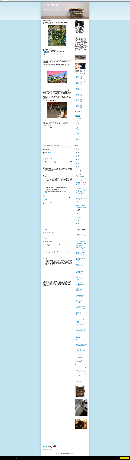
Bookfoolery (51, 5)
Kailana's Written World (79, 296)
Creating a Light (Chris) (79, 369)
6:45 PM (48, 195)
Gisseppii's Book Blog (79, 290)
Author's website (46, 52)
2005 (77, 226)
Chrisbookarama (78, 276)
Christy (46, 250)
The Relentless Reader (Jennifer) (81, 346)
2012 (77, 166)
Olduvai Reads (78, 313)
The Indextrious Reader (79, 343)
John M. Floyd (78, 129)
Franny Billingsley (78, 126)
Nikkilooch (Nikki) (78, 312)
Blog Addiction (78, 255)
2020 (77, 155)
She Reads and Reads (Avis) (80, 330)
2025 (77, 148)
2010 (77, 169)
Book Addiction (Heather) (80, 260)
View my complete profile (79, 51)
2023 (77, 151)
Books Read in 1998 (79, 76)
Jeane (46, 167)
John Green (77, 128)
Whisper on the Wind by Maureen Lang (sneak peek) (81, 193)
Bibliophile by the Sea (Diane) (80, 254)
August (78, 209)
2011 (76, 167)
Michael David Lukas (79, 138)
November (78, 171)
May (77, 213)
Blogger (72, 453)
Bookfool (46, 158)
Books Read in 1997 (79, 75)
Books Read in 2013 (79, 94)
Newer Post (45, 287)
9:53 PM (51, 257)
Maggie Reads (78, 307)
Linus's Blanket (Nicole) (79, 302)
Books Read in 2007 (79, 87)
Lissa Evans (77, 133)
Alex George (78, 120)
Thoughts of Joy (78, 349)
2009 (77, 220)
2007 (77, 223)
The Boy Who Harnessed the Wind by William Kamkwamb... (81, 207)
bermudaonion (47, 152)
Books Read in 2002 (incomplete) (81, 81)
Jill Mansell (77, 127)
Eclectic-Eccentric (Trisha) (80, 284)
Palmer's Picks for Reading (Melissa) (81, 314)
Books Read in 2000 (79, 78)
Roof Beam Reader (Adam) (80, 328)
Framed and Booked (79, 289)
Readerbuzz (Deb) (79, 321)
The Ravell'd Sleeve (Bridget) (80, 345)
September (78, 174)
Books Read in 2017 (79, 99)
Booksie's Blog (78, 272)
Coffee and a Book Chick (80, 278)
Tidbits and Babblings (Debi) (80, 350)
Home (57, 287)
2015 (77, 162)
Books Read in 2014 (79, 95)
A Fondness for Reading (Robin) (81, 235)
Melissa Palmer (47, 232)
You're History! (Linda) (79, 361)
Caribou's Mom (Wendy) (79, 274)
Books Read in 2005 (79, 84)
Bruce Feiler (77, 122)
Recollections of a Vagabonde (80, 324)
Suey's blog (77, 336)
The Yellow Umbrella (79, 380)
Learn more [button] (33, 458)
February (78, 217)
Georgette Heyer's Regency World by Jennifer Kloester (81, 189)
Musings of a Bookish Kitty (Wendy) (81, 308)
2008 (77, 222)
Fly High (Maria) (78, 288)
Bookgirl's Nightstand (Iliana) (80, 264)
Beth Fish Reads (78, 253)
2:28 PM (52, 232)
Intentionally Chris (78, 370)
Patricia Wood (78, 139)
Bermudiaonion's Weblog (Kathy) (81, 252)
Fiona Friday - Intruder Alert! (81, 205)
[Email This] (54, 145)
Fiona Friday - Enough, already (81, 184)
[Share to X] (56, 145)
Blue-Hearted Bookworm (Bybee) (81, 258)
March (78, 216)
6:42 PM (48, 167)
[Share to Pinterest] (58, 145)
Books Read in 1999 (79, 77)
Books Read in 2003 (79, 82)
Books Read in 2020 (79, 102)
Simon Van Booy (78, 141)
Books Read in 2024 (79, 107)
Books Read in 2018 (79, 100)
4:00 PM (51, 241)
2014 (77, 163)
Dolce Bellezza (78, 283)
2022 (77, 152)
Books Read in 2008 (79, 88)
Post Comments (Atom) (51, 288)
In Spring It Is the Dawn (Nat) (80, 294)
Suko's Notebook (78, 337)
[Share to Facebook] (57, 145)
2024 (77, 149)
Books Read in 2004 (79, 83)
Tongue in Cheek (78, 352)
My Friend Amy (78, 309)
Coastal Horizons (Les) (79, 277)
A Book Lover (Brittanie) (79, 234)
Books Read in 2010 (79, 90)
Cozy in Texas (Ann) (79, 279)
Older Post (69, 287)
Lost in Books (78, 303)
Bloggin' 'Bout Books (79, 257)
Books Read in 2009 (79, 89)
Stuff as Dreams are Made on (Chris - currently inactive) (81, 334)
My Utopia (77, 311)
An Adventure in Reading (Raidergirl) (81, 248)
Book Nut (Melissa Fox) (79, 263)
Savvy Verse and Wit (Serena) (80, 329)
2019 (77, 156)
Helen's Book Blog (78, 291)
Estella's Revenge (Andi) (79, 285)
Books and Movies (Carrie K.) (80, 266)
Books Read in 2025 (79, 108)
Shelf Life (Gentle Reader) (80, 331)
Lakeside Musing (78, 297)
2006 (77, 224)
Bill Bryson (77, 121)
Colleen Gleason (78, 123)
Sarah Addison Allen (79, 140)
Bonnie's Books (78, 259)
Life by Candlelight (79, 301)
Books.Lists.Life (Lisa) (79, 271)
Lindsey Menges (78, 132)
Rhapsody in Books (79, 325)
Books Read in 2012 (79, 93)
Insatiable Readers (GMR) (80, 295)
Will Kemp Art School (79, 381)
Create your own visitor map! (47, 449)
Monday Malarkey (79, 197)
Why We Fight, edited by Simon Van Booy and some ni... (81, 176)
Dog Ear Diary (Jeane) (79, 282)
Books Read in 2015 (79, 96)
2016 (77, 160)
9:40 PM (49, 250)
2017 (77, 159)
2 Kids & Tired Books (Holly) (80, 230)
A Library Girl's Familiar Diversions (81, 238)
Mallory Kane (78, 134)
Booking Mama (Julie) (79, 265)
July (77, 210)
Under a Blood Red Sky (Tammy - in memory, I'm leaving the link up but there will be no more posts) (81, 358)
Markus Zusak (78, 135)
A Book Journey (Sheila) (79, 233)
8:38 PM (51, 202)
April (77, 214)
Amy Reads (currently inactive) (80, 247)
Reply (46, 155)
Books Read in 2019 (79, 101)
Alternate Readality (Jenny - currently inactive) (80, 246)
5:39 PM (51, 158)
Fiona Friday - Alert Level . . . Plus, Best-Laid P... (81, 195)
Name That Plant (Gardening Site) (81, 375)
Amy (46, 195)
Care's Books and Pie (79, 273)
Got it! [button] (124, 458)
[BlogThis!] (55, 145)
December (78, 170)
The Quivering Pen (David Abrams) (81, 344)
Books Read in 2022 (79, 105)
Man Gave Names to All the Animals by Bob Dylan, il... (81, 186)
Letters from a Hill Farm (79, 300)
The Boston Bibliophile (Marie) (80, 340)
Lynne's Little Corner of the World (81, 306)
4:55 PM (51, 152)
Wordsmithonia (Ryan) (79, 360)
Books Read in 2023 (79, 106)
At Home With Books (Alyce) (80, 249)
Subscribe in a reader (78, 112)
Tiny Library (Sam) (79, 351)
